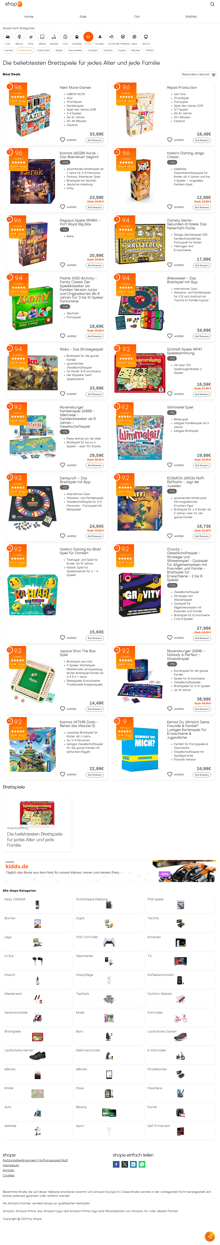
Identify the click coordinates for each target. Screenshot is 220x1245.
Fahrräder (43, 50)
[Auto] (8, 37)
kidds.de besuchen (15, 861)
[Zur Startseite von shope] (18, 4)
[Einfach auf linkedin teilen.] (133, 1164)
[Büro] (31, 37)
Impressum (11, 1165)
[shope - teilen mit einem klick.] (210, 1237)
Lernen (9, 50)
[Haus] (65, 37)
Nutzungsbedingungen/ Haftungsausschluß (35, 1160)
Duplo (122, 50)
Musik (59, 50)
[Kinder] (88, 37)
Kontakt (8, 1170)
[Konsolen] (100, 37)
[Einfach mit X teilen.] (125, 1164)
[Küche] (111, 37)
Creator (93, 50)
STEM (149, 50)
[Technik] (146, 37)
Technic (108, 50)
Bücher (135, 50)
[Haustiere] (77, 37)
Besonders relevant (196, 74)
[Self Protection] (123, 37)
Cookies (8, 1175)
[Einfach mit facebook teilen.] (116, 1164)
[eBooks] (42, 37)
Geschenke (75, 50)
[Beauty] (19, 37)
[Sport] (134, 37)
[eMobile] (54, 37)
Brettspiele (25, 50)
